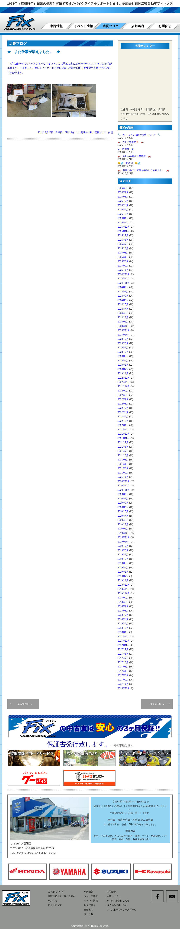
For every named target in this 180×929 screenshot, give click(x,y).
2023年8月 (123, 343)
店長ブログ (110, 26)
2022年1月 (123, 425)
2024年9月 (123, 287)
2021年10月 (124, 438)
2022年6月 (123, 403)
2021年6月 (123, 455)
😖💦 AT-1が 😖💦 (129, 163)
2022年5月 (123, 408)
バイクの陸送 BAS (117, 905)
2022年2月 (123, 421)
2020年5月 (123, 511)
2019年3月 (123, 571)
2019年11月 (124, 537)
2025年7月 (123, 244)
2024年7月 (123, 295)
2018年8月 (123, 602)
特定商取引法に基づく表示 (61, 896)
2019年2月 (123, 576)
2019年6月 (123, 559)
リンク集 (52, 900)
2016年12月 (124, 688)
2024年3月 (123, 313)
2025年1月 (123, 270)
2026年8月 (123, 188)
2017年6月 (123, 662)
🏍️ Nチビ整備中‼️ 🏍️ (131, 142)
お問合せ (164, 26)
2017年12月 (124, 636)
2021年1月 (123, 477)
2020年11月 (124, 485)
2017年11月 (124, 640)
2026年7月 (123, 192)
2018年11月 (124, 589)
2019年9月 (123, 546)
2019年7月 (123, 554)
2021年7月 (123, 451)
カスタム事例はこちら (118, 900)
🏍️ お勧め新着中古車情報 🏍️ (135, 156)
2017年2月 (123, 679)
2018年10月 (124, 593)
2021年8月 (123, 446)
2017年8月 (123, 653)
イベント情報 (83, 26)
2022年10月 (124, 386)
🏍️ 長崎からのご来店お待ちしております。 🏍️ (143, 170)
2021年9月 (123, 442)
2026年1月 (123, 218)
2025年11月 (124, 226)
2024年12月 (124, 274)
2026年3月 (123, 209)
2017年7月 (123, 658)
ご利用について (56, 891)
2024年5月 (123, 304)
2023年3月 (123, 364)
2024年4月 (123, 308)
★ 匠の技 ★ (126, 149)
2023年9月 (123, 339)
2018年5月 (123, 615)
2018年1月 (123, 632)
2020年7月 (123, 502)
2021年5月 (123, 459)
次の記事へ (158, 703)
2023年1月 (123, 373)
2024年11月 (124, 278)
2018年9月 (123, 597)
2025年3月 (123, 261)
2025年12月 (124, 222)
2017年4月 (123, 671)
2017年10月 (124, 645)
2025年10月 (124, 231)
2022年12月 (124, 377)
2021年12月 (124, 429)
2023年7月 (123, 347)
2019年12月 (124, 533)
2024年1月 (123, 321)
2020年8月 (123, 498)
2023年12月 (124, 326)
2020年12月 (124, 481)
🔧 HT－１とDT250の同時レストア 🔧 (139, 134)
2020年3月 (123, 520)
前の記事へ (23, 703)
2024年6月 (123, 300)
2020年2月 (123, 524)
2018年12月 (124, 584)
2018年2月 (123, 628)
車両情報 (56, 26)
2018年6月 (123, 610)
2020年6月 (123, 507)
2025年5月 (123, 252)
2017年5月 (123, 666)
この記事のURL (84, 132)
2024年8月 (123, 291)
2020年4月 (123, 515)
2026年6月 (123, 196)
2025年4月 (123, 257)
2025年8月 (123, 239)
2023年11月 (124, 330)
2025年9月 (123, 235)
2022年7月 (123, 399)
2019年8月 (123, 550)
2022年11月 (124, 382)
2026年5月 (123, 201)
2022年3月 (123, 416)
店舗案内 (137, 26)
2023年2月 (123, 369)
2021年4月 (123, 464)
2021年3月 (123, 468)
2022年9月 (123, 390)
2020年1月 (123, 528)
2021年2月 (123, 472)
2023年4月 (123, 360)
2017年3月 (123, 675)
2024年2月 (123, 317)
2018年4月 (123, 619)
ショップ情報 (91, 896)
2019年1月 (123, 580)
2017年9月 (123, 649)
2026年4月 (123, 205)
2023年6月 (123, 352)
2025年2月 (123, 265)
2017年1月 (123, 684)
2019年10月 (124, 541)
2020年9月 (123, 494)
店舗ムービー (113, 896)
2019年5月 (123, 563)
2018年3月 (123, 623)
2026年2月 (123, 214)
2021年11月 (124, 433)
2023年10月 (124, 334)
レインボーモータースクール (121, 909)
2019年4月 (123, 567)
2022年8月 (123, 395)
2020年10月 (124, 490)
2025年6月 (123, 248)
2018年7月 (123, 606)
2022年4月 (123, 412)
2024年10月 (124, 283)
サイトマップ (55, 905)
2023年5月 (123, 356)
